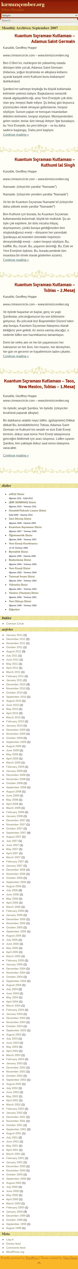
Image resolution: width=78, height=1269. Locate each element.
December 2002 (16, 1067)
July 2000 (12, 1186)
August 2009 (13, 746)
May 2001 (12, 1145)
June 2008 (12, 795)
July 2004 (12, 989)
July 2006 (12, 890)
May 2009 (12, 754)
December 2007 (16, 820)
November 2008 (16, 779)
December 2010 (16, 684)
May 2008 (12, 799)
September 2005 (16, 931)
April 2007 (12, 853)
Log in (10, 1239)
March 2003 (13, 1055)
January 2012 (14, 635)
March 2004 (13, 1005)
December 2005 (16, 919)
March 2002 (13, 1104)
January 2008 (14, 816)
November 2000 (16, 1170)
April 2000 (12, 1199)
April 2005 (12, 952)
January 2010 (14, 725)
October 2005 (14, 927)
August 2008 (13, 791)
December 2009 (16, 729)
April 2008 (12, 803)
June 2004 (12, 993)
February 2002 (15, 1108)
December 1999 (16, 1215)
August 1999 (13, 1228)
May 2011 (12, 663)
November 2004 (16, 972)
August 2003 (13, 1034)
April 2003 (12, 1050)
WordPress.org (15, 1251)
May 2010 (12, 708)
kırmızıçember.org (22, 4)
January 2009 (14, 770)
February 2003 (15, 1059)
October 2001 (14, 1125)
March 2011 (13, 671)
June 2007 (12, 845)
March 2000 (13, 1203)
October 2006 (14, 877)
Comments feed (15, 1247)
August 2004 (13, 984)
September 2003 (16, 1030)
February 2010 (15, 721)
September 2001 (16, 1129)
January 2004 (14, 1013)
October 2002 (14, 1075)
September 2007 (16, 832)
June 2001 (12, 1141)
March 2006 (13, 906)
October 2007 (14, 828)
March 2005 (13, 956)
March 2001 (13, 1153)
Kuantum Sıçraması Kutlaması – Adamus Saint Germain (45, 38)
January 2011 (14, 680)
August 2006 (13, 886)
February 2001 (15, 1158)
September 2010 (16, 696)
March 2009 (13, 762)
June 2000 (12, 1191)
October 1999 (14, 1219)
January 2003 (14, 1063)
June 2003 (12, 1042)
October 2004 (14, 976)
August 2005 (13, 935)
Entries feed (13, 1243)
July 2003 (12, 1038)
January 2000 (14, 1211)
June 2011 (12, 659)
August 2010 (13, 700)
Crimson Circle (15, 623)
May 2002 (12, 1096)
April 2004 (12, 1001)
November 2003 (16, 1022)
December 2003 (16, 1017)
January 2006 (14, 915)
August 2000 (13, 1182)
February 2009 (15, 766)
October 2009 (14, 737)
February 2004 (15, 1009)
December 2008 (16, 774)
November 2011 (15, 643)
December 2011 (15, 639)
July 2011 (12, 655)
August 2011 (13, 651)
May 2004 (12, 997)
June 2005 (12, 943)
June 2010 (12, 704)
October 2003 (14, 1026)
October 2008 (14, 783)
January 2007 (14, 865)
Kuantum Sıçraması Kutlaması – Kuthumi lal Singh (45, 162)
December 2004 (16, 968)
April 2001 (12, 1149)
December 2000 (16, 1166)
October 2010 (14, 692)
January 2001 (14, 1162)
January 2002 (14, 1112)
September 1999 (16, 1224)
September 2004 (16, 980)
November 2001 (16, 1120)
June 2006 (12, 894)
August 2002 (13, 1083)
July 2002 (12, 1088)
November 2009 (16, 733)
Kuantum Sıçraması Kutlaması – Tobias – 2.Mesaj (45, 287)
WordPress (32, 1258)
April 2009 (12, 758)
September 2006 (16, 882)
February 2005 (15, 960)
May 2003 (12, 1046)
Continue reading (16, 134)
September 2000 (16, 1178)
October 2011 (14, 647)
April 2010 (12, 713)
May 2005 (12, 948)
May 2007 (12, 849)
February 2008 (15, 812)
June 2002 (12, 1092)
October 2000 (14, 1174)
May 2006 (12, 898)
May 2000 (12, 1195)
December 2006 (16, 869)
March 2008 (13, 807)
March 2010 (13, 717)
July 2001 (12, 1137)
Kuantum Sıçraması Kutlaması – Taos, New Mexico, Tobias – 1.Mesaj (39, 383)
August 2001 (13, 1133)
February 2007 (15, 861)
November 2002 (16, 1071)
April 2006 (12, 902)
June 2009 (12, 750)
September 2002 (16, 1079)
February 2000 (15, 1207)
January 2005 (14, 964)
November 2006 (16, 873)
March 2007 (13, 857)
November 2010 (16, 688)
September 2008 (16, 787)
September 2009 (16, 741)
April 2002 (12, 1100)
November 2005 (16, 923)
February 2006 (15, 910)
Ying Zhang (70, 1258)
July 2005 (12, 939)
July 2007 (12, 840)
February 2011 (15, 676)
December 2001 (16, 1116)
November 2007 (16, 824)
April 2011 (12, 667)
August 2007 (13, 836)
